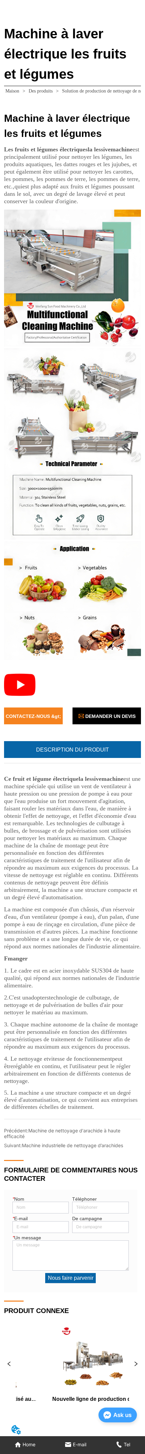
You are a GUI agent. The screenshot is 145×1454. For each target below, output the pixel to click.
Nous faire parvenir (70, 1278)
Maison (12, 91)
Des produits (41, 91)
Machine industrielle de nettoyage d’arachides (72, 1145)
